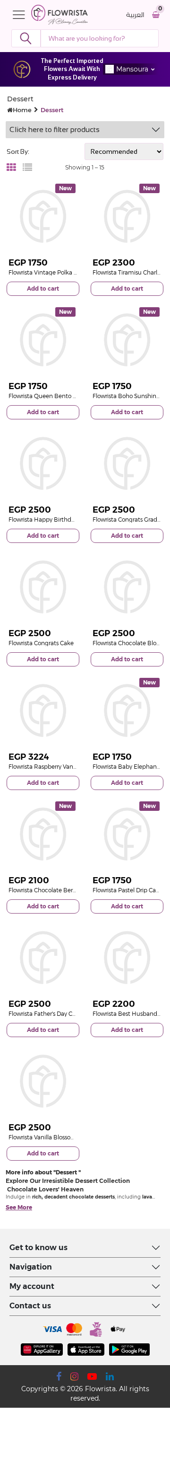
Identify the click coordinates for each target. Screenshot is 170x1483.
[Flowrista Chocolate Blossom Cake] (127, 587)
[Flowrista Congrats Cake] (43, 587)
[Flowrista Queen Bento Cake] (43, 339)
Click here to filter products (54, 129)
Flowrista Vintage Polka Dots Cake (54, 272)
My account (31, 1286)
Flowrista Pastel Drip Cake (127, 890)
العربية (135, 15)
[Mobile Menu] (21, 14)
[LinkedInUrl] (110, 1376)
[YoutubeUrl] (92, 1376)
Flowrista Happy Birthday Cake (50, 519)
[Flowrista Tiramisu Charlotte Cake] (127, 216)
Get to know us (38, 1247)
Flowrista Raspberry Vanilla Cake (52, 766)
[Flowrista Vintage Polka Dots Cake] (43, 216)
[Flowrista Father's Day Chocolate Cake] (43, 957)
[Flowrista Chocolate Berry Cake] (43, 834)
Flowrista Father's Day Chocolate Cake (59, 1013)
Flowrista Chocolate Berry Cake (50, 890)
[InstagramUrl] (74, 1376)
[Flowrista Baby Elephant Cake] (127, 710)
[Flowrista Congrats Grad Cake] (127, 463)
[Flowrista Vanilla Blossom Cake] (43, 1081)
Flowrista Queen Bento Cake (47, 396)
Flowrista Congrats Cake (41, 643)
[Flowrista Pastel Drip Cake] (127, 834)
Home (22, 110)
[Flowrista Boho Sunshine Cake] (127, 339)
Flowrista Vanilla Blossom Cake (50, 1137)
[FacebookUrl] (58, 1376)
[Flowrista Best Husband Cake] (127, 957)
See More (19, 1207)
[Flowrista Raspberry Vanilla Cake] (43, 710)
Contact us (30, 1305)
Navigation (30, 1266)
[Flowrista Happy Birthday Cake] (43, 463)
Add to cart (43, 288)
